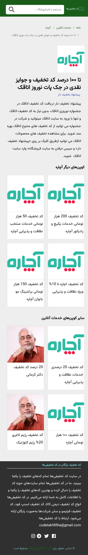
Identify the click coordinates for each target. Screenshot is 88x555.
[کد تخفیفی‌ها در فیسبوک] (54, 536)
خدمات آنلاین (63, 28)
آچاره (48, 28)
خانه (78, 28)
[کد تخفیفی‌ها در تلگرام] (39, 536)
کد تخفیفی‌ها (39, 547)
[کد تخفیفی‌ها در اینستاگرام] (33, 536)
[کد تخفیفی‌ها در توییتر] (46, 536)
